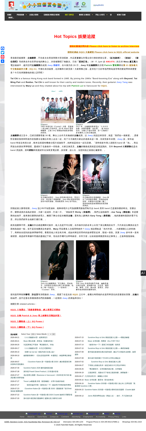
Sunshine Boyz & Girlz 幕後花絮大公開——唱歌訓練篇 (108, 337)
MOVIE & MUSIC (84, 14)
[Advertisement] (75, 25)
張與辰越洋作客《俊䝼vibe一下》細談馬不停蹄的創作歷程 (49, 385)
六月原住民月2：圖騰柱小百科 (96, 376)
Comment (65, 417)
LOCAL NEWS (33, 14)
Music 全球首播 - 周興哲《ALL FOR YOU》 (104, 341)
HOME (9, 14)
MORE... (11, 17)
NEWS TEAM (121, 14)
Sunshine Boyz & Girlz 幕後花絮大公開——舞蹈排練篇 (108, 348)
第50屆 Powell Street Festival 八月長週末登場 (41, 371)
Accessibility (100, 417)
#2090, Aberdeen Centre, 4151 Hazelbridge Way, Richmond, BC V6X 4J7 (32, 422)
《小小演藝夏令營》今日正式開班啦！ (38, 348)
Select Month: (42, 334)
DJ (111, 14)
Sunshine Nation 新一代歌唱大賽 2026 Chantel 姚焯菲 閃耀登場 (48, 395)
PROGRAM (20, 14)
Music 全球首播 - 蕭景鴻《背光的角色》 (100, 380)
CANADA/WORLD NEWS (52, 14)
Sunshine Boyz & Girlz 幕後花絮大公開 (106, 362)
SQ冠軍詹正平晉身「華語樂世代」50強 (39, 345)
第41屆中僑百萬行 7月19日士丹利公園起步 (104, 358)
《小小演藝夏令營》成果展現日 (35, 337)
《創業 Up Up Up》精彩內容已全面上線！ (39, 352)
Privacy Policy (113, 417)
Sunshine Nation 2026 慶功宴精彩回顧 (38, 368)
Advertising (76, 417)
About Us (31, 417)
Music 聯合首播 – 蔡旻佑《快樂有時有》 (39, 341)
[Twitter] (2, 52)
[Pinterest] (2, 57)
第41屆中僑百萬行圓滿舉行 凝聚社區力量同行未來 (43, 398)
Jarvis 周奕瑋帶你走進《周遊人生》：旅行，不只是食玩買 (110, 396)
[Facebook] (2, 48)
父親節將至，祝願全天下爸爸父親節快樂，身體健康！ (108, 372)
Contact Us (54, 417)
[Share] (2, 61)
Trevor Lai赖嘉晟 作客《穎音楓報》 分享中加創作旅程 (44, 381)
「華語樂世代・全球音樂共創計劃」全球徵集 (105, 369)
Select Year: (25, 334)
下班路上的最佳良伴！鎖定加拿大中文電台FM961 (107, 365)
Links (124, 417)
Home (22, 417)
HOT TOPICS (69, 14)
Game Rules (42, 417)
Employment (88, 417)
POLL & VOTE (100, 14)
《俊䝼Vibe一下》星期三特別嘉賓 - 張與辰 (104, 345)
